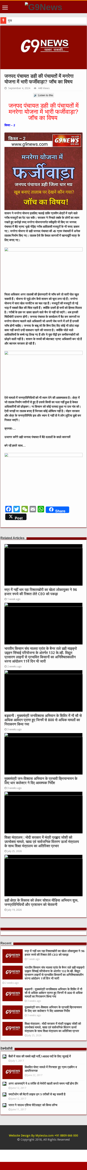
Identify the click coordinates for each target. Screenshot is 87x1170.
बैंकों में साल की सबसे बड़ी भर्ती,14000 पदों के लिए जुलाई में (39, 1056)
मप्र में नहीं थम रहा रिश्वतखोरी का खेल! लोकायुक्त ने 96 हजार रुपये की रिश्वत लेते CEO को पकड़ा (40, 592)
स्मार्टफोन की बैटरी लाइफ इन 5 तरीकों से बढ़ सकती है (36, 1094)
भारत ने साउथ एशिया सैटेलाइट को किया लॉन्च (32, 1105)
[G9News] (43, 6)
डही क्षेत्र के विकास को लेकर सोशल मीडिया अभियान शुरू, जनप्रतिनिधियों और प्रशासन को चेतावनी (41, 902)
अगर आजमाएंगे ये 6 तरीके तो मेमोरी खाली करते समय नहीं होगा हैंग (43, 1083)
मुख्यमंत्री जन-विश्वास (19, 20)
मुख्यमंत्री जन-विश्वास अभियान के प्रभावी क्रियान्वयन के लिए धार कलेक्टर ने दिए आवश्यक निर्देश (40, 781)
